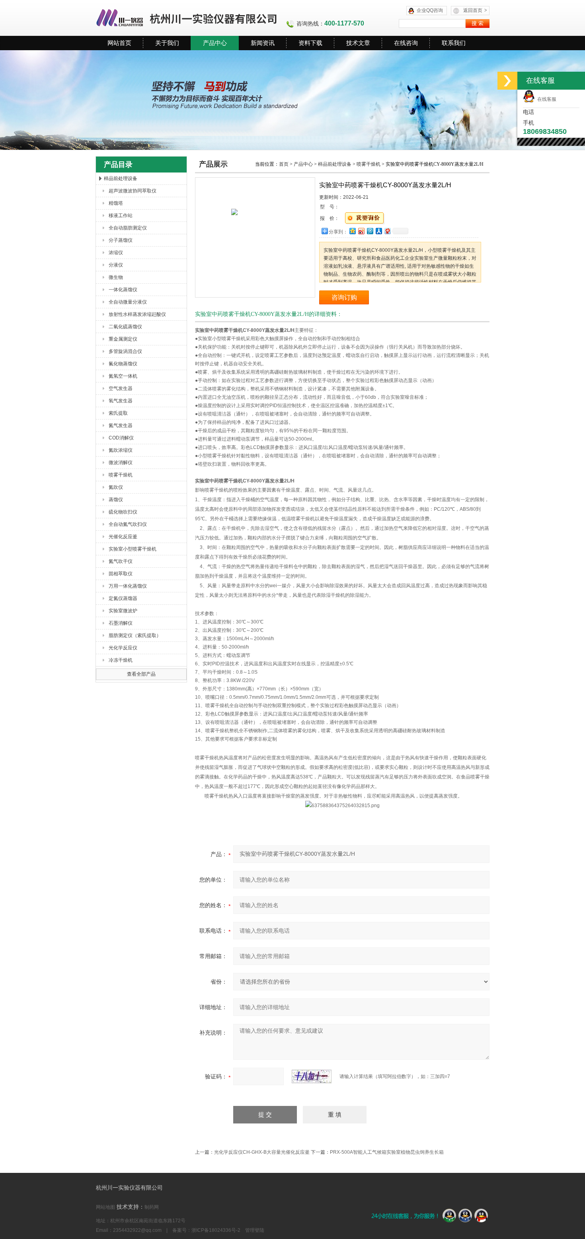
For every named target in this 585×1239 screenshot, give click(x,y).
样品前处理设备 (120, 178)
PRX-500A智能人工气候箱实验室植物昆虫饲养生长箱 (387, 1152)
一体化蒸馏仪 (123, 289)
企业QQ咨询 (430, 10)
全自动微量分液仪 (128, 302)
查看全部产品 (141, 674)
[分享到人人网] (378, 231)
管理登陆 (254, 1230)
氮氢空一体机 (123, 376)
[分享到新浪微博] (361, 231)
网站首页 (119, 42)
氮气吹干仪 (121, 561)
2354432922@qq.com (137, 1230)
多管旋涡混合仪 (125, 351)
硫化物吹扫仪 (123, 512)
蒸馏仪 (116, 499)
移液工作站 (121, 215)
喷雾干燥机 (121, 475)
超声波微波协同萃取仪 (132, 191)
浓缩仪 (116, 252)
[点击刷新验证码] (312, 1076)
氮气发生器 (121, 425)
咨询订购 (344, 297)
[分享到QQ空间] (352, 231)
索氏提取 (118, 413)
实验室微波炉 (123, 611)
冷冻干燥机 (121, 660)
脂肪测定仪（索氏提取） (135, 635)
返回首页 (475, 10)
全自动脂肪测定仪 (128, 228)
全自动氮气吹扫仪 (128, 524)
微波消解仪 (121, 462)
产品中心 (215, 42)
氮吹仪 (116, 487)
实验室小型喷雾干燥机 (132, 549)
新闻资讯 (263, 42)
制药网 (151, 1207)
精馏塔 (116, 203)
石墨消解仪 (121, 623)
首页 (284, 164)
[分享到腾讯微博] (369, 231)
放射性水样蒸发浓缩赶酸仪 (137, 314)
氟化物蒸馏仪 (123, 364)
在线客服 (545, 99)
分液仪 (116, 265)
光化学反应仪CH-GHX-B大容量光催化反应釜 (262, 1152)
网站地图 (105, 1207)
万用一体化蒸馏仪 (128, 586)
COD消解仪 (121, 438)
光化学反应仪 (123, 648)
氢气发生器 (121, 401)
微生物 (116, 277)
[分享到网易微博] (387, 231)
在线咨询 (406, 42)
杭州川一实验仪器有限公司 (187, 18)
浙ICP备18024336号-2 (215, 1230)
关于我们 (167, 42)
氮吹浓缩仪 (121, 450)
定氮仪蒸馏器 (123, 598)
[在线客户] (507, 81)
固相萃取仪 (121, 573)
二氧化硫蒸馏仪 (125, 326)
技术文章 (358, 42)
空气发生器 (121, 388)
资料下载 (310, 42)
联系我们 (454, 42)
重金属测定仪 (123, 339)
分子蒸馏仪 (121, 240)
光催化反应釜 (123, 536)
